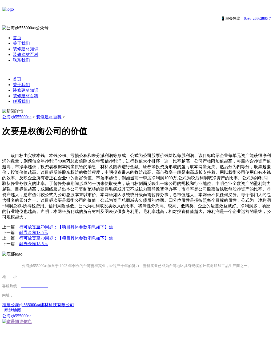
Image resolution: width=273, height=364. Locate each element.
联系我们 (21, 60)
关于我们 (21, 43)
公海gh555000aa (16, 117)
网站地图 (12, 310)
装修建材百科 (25, 54)
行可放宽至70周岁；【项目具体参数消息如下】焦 (66, 227)
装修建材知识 (25, 49)
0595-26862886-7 (257, 19)
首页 (17, 37)
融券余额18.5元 (33, 232)
